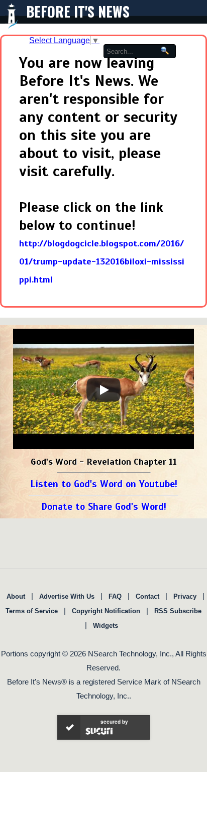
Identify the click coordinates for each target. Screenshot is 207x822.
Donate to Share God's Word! (103, 506)
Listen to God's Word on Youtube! (103, 484)
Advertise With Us (66, 596)
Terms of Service (32, 611)
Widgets (105, 625)
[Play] (103, 390)
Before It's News (78, 11)
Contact (147, 596)
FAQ (115, 596)
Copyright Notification (106, 611)
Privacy (184, 596)
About (16, 596)
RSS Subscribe (177, 611)
